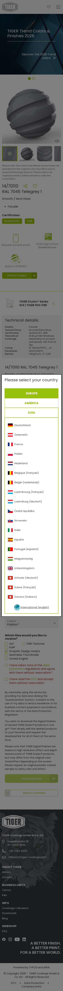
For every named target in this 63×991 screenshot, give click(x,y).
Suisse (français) (25, 587)
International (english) (35, 607)
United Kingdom (24, 568)
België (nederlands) (26, 482)
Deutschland (22, 425)
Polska (18, 454)
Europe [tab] (31, 393)
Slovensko (20, 520)
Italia (17, 530)
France (18, 444)
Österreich (20, 434)
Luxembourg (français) (29, 492)
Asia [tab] (31, 412)
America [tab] (31, 403)
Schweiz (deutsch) (26, 577)
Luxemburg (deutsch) (28, 501)
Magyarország (23, 558)
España (19, 539)
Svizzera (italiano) (25, 597)
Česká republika (24, 511)
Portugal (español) (26, 549)
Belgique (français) (26, 473)
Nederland (20, 463)
